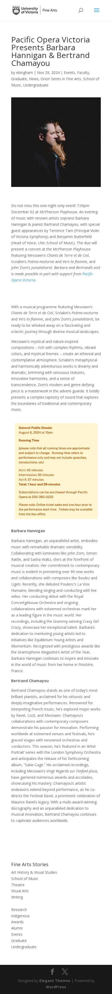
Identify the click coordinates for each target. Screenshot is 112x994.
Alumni (17, 928)
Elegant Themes (54, 980)
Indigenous (20, 915)
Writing (17, 897)
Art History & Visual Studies (34, 872)
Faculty (83, 72)
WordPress (56, 986)
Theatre (17, 884)
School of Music (24, 878)
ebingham (24, 72)
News (34, 78)
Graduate (19, 78)
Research (19, 909)
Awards (17, 921)
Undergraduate (35, 85)
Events (69, 72)
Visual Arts (20, 890)
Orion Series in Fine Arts (61, 78)
